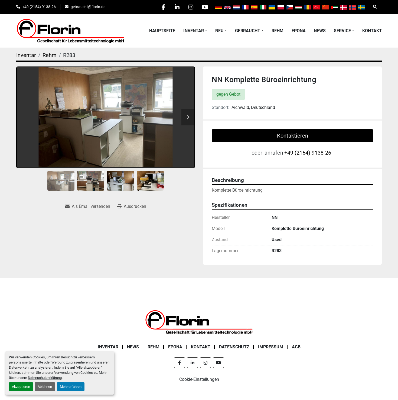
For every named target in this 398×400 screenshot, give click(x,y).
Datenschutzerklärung (45, 378)
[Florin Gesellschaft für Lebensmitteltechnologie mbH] (199, 321)
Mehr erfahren (70, 387)
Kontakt (372, 30)
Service (342, 30)
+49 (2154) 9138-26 (39, 7)
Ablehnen (45, 387)
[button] (195, 31)
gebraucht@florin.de (88, 7)
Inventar (193, 30)
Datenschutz (234, 346)
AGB (296, 346)
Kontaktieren (292, 135)
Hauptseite (162, 30)
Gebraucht (247, 30)
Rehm (277, 30)
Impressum (270, 346)
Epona (299, 30)
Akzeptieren (21, 387)
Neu (219, 30)
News (320, 30)
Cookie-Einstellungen (199, 379)
